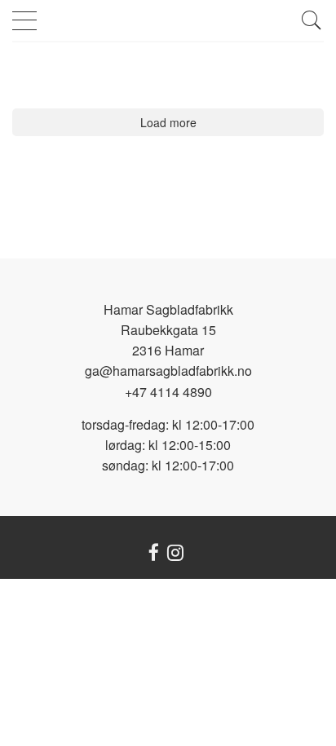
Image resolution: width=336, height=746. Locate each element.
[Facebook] (153, 554)
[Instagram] (175, 554)
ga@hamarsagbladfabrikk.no (168, 370)
